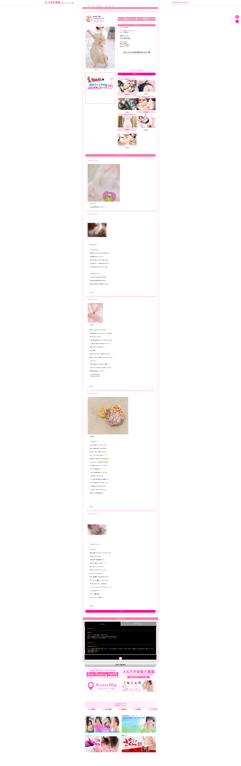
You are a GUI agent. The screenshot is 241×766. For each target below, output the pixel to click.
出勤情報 (101, 10)
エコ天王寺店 (52, 2)
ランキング (139, 10)
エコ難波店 (122, 709)
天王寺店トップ (99, 6)
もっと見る (120, 611)
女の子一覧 (107, 6)
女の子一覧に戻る (120, 665)
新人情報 (124, 10)
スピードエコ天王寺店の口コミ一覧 (136, 52)
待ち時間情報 (109, 10)
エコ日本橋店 (107, 709)
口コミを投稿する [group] (138, 624)
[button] (96, 70)
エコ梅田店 (92, 709)
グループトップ (91, 6)
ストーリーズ (131, 10)
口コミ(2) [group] (102, 624)
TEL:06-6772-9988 (67, 3)
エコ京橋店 (137, 709)
